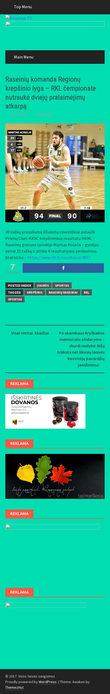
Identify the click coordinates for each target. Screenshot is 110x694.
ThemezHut (14, 687)
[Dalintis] (63, 268)
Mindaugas (45, 114)
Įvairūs (43, 285)
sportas (15, 299)
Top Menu (23, 6)
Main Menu (23, 57)
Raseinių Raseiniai (63, 292)
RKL (86, 292)
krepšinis (34, 292)
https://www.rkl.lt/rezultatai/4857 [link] (58, 257)
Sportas (62, 285)
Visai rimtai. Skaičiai (30, 333)
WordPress (48, 681)
